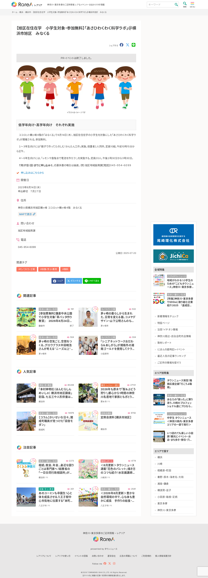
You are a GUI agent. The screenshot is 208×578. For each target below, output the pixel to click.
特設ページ (163, 323)
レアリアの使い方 (63, 556)
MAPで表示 (25, 214)
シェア (60, 280)
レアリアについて (44, 556)
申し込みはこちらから (32, 172)
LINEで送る (93, 280)
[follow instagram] (114, 563)
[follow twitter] (109, 563)
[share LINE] (133, 44)
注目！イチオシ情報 (167, 329)
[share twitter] (127, 44)
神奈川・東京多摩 (166, 510)
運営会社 (112, 556)
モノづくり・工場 (27, 269)
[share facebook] (121, 44)
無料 (66, 269)
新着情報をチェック (167, 316)
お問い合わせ (98, 556)
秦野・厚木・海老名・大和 (170, 477)
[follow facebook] (105, 563)
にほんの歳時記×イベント (171, 349)
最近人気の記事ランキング (171, 356)
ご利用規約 (146, 556)
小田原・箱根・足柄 (167, 497)
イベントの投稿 (81, 556)
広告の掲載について (128, 556)
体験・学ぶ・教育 (49, 269)
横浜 (159, 457)
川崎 (159, 463)
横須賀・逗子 (164, 490)
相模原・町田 (164, 470)
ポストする (75, 280)
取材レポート (164, 342)
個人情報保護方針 (163, 556)
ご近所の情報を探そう (169, 362)
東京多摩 (162, 503)
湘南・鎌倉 (163, 483)
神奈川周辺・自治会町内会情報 (174, 336)
